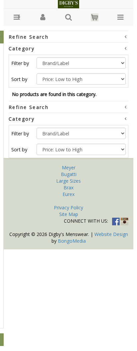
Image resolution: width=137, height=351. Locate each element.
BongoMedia (72, 241)
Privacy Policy (68, 207)
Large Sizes (68, 181)
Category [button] (22, 48)
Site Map (68, 214)
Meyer (68, 167)
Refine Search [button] (29, 37)
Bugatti (68, 174)
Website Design (111, 234)
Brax (68, 187)
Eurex (68, 194)
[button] (17, 17)
